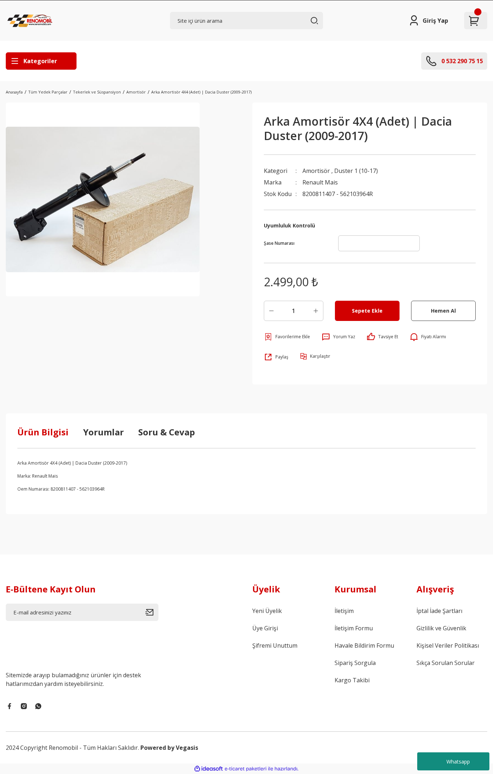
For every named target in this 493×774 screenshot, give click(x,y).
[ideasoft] (208, 768)
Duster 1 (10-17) (356, 171)
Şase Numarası (279, 243)
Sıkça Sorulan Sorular (445, 663)
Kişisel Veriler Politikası (447, 645)
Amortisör (316, 171)
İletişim (344, 611)
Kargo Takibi (352, 680)
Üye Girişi (265, 628)
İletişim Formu (354, 628)
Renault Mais (320, 182)
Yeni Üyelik (267, 611)
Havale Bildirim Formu (364, 645)
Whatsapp (458, 761)
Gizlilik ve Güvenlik (441, 628)
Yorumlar (103, 432)
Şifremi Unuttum (274, 645)
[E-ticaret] (245, 769)
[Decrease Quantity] (271, 311)
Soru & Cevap (166, 432)
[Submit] (151, 612)
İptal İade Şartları (439, 611)
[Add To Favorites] (287, 336)
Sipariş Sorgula (355, 663)
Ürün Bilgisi (43, 432)
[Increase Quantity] (316, 311)
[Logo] (31, 20)
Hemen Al (443, 310)
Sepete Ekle (367, 310)
